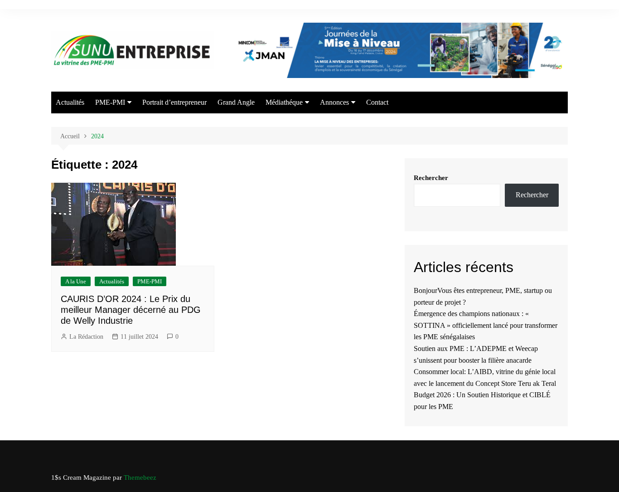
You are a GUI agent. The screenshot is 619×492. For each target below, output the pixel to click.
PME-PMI (110, 102)
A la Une (75, 281)
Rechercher (431, 177)
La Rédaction (86, 336)
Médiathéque (284, 102)
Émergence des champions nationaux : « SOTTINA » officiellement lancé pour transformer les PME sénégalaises (485, 325)
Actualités (70, 102)
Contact (377, 102)
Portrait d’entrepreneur (174, 102)
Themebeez (140, 477)
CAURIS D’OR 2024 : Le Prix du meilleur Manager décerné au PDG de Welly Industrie (131, 310)
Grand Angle (236, 102)
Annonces (334, 102)
